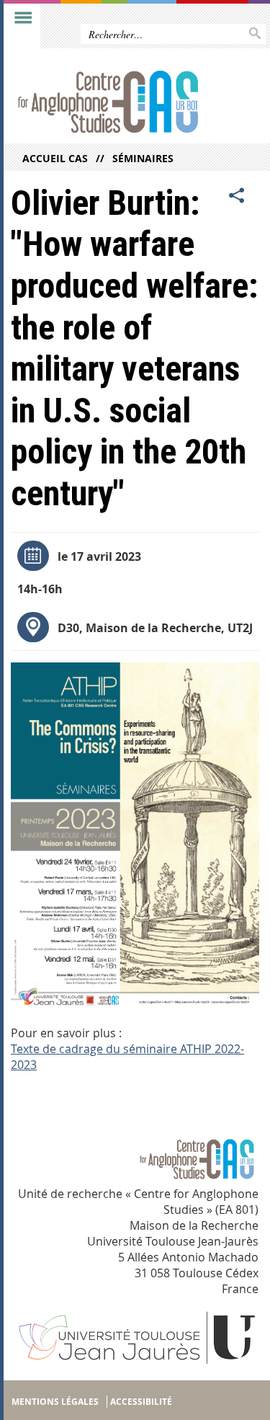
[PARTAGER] (237, 196)
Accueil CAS (55, 158)
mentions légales (55, 1401)
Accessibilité (141, 1401)
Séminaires (143, 158)
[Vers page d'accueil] (108, 103)
